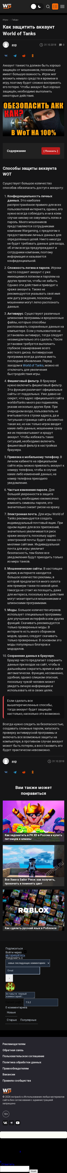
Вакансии (9, 1074)
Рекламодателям (14, 1044)
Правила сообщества (17, 1080)
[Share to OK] (33, 56)
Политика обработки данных (22, 1062)
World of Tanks (33, 365)
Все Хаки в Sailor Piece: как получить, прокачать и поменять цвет (30, 881)
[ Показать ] (51, 151)
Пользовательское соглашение (23, 1056)
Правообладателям (16, 1068)
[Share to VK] (6, 56)
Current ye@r (14, 1002)
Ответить (8, 1164)
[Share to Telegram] (15, 56)
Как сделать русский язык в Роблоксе (31, 928)
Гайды (15, 19)
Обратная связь (13, 1050)
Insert (33, 1171)
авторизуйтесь (15, 955)
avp (14, 45)
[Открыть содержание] (55, 6)
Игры (5, 19)
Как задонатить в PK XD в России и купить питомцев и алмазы (33, 837)
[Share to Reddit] (24, 56)
